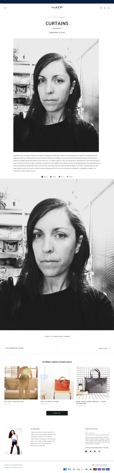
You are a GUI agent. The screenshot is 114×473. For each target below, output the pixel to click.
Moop (10, 465)
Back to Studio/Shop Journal (58, 336)
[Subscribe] (109, 433)
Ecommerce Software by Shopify (13, 467)
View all (57, 413)
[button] (101, 8)
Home (49, 17)
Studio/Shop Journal (58, 17)
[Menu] (5, 8)
